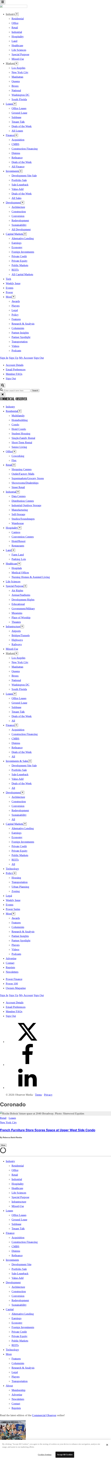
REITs (15, 269)
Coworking (18, 455)
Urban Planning (20, 886)
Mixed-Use (18, 58)
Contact (10, 962)
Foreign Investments (23, 251)
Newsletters (12, 971)
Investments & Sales (17, 761)
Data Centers (19, 496)
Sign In (4, 357)
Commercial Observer (44, 1415)
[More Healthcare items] (19, 563)
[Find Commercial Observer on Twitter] (27, 1041)
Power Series (13, 909)
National (16, 90)
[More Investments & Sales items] (30, 761)
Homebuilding (20, 420)
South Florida (19, 99)
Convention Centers (23, 536)
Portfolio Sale (19, 180)
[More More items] (13, 296)
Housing (16, 877)
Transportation (20, 341)
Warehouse (18, 523)
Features (16, 319)
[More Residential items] (20, 411)
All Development (21, 229)
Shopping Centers (22, 469)
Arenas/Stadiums (21, 594)
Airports (16, 630)
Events (9, 287)
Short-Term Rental (22, 442)
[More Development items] (22, 202)
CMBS (15, 144)
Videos (15, 346)
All (13, 720)
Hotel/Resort (18, 541)
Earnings (16, 242)
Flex (14, 460)
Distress (16, 153)
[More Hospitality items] (20, 527)
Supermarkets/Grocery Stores (28, 478)
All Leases (17, 130)
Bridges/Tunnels (21, 635)
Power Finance (14, 979)
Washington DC (20, 94)
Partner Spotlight (21, 337)
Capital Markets (14, 233)
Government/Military (23, 608)
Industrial (17, 32)
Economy (17, 247)
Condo (15, 424)
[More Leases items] (15, 104)
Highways (17, 639)
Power (9, 292)
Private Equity (19, 260)
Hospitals (17, 568)
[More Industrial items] (18, 492)
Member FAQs (14, 373)
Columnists (18, 328)
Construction (19, 211)
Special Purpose (20, 54)
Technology (12, 868)
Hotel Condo (19, 429)
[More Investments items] (21, 171)
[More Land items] (13, 550)
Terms (38, 1094)
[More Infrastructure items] (22, 626)
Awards (16, 301)
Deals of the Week (22, 126)
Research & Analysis (23, 323)
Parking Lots (19, 559)
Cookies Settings (44, 1454)
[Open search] (2, 385)
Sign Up (13, 357)
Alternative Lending (23, 238)
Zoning (16, 891)
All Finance (18, 166)
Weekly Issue (13, 283)
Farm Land (18, 554)
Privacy (48, 1094)
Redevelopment (20, 220)
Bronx (15, 85)
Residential (18, 18)
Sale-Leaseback (20, 184)
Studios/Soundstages (23, 518)
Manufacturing (20, 509)
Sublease (16, 117)
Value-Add (18, 189)
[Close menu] (2, 395)
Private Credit (19, 256)
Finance (10, 135)
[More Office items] (14, 451)
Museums (17, 613)
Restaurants (18, 545)
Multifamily (18, 415)
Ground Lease (19, 112)
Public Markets (20, 265)
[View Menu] (2, 2)
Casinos (16, 532)
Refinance (17, 157)
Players (16, 305)
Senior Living (19, 446)
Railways (17, 644)
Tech (8, 278)
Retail (15, 27)
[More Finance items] (16, 135)
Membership (18, 1390)
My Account (26, 357)
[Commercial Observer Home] (13, 6)
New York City (20, 72)
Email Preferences (15, 369)
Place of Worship (21, 617)
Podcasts (16, 350)
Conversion (18, 216)
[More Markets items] (16, 63)
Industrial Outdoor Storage (26, 505)
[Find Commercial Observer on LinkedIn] (27, 1087)
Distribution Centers (23, 500)
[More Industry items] (17, 14)
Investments (12, 171)
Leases (9, 103)
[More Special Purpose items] (25, 586)
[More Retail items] (14, 465)
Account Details (14, 365)
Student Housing (21, 433)
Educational (18, 604)
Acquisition (18, 139)
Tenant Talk (18, 121)
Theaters (16, 621)
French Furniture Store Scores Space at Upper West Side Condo (47, 1130)
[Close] (107, 1445)
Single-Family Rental (23, 438)
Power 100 (12, 983)
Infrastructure (13, 626)
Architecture (18, 207)
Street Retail (18, 487)
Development (13, 202)
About (9, 1385)
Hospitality (18, 36)
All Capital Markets (22, 274)
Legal (15, 310)
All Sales (16, 198)
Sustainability (19, 224)
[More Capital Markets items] (25, 234)
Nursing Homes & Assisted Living (31, 577)
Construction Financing (25, 148)
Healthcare (17, 45)
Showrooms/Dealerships (25, 482)
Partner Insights (20, 332)
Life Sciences (19, 49)
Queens (16, 81)
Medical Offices (20, 572)
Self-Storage (18, 514)
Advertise (11, 958)
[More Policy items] (14, 873)
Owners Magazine (16, 988)
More (9, 296)
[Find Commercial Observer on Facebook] (27, 1064)
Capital (10, 1309)
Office (15, 23)
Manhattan (17, 76)
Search (35, 390)
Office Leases (19, 108)
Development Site (21, 1264)
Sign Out (39, 357)
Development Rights (23, 599)
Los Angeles (18, 67)
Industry (10, 406)
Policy (15, 314)
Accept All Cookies (65, 1454)
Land (14, 40)
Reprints (10, 967)
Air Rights (17, 590)
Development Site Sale (24, 175)
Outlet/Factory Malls (23, 473)
